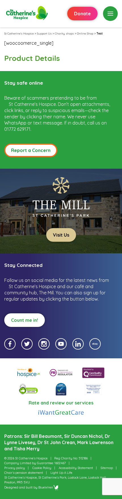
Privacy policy (14, 468)
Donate (82, 13)
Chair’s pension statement (23, 473)
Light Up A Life (61, 473)
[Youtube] (61, 344)
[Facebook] (10, 344)
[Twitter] (27, 344)
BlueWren (45, 487)
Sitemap (106, 468)
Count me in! (24, 320)
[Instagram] (44, 344)
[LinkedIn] (78, 344)
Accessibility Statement (76, 468)
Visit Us (61, 235)
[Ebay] (95, 344)
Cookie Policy (41, 468)
